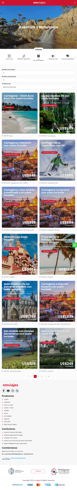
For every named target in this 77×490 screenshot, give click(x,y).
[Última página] (48, 376)
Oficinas (38, 471)
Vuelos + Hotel (8, 408)
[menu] (75, 3)
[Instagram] (12, 391)
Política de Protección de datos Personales (18, 441)
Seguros (6, 419)
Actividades (8, 416)
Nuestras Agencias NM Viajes (13, 435)
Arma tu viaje (8, 405)
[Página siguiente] (45, 376)
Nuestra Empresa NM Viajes (13, 432)
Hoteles (6, 410)
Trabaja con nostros (10, 438)
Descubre (7, 422)
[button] (75, 58)
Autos (6, 413)
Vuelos (6, 399)
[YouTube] (8, 391)
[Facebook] (3, 391)
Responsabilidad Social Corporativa (15, 443)
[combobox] (38, 80)
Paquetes (7, 402)
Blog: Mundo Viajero (10, 424)
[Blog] (17, 391)
